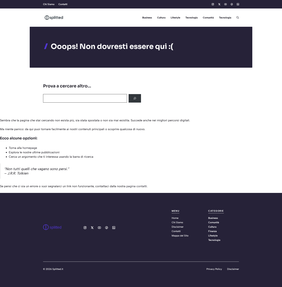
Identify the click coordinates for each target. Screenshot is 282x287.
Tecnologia (191, 17)
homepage (30, 148)
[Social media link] (213, 4)
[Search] (135, 98)
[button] (236, 18)
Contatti (62, 4)
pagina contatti (136, 186)
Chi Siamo (49, 4)
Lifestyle (175, 17)
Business (147, 17)
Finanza (212, 231)
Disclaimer (177, 226)
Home (175, 218)
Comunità (208, 17)
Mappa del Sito (180, 235)
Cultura (161, 17)
